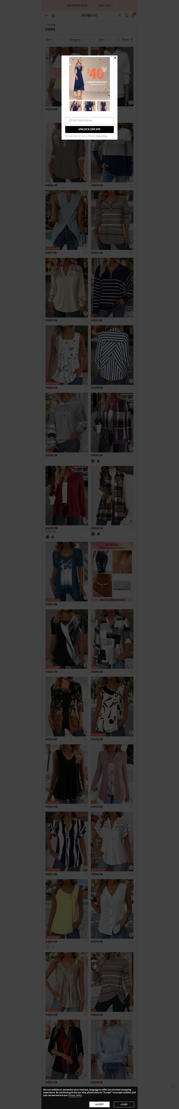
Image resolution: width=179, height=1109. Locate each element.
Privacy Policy (75, 1095)
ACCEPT (99, 1104)
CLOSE (124, 1104)
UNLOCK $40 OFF (89, 129)
